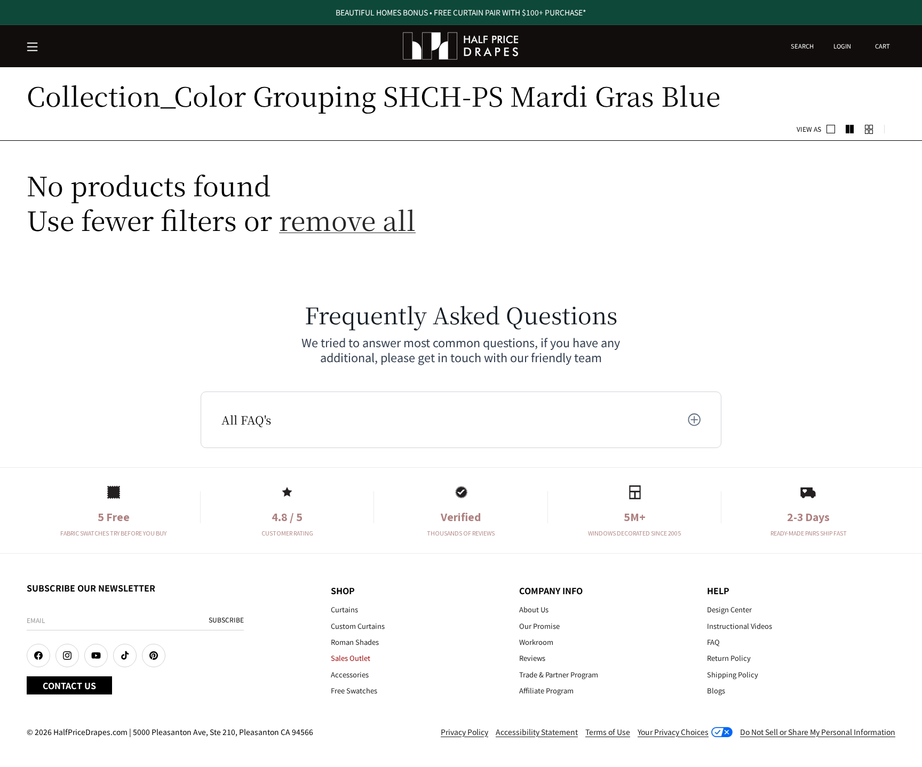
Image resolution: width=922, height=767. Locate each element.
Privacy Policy (464, 731)
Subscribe (226, 619)
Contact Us (69, 685)
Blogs (716, 690)
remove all (347, 219)
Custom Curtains (358, 626)
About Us (534, 609)
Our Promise (539, 626)
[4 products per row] (850, 129)
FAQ (713, 642)
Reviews (532, 658)
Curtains (344, 609)
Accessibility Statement (537, 731)
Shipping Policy (732, 674)
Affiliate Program (546, 690)
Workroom (536, 642)
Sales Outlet (350, 658)
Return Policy (729, 658)
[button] (33, 47)
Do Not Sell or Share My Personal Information (817, 731)
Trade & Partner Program (558, 674)
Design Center (729, 609)
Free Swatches (354, 690)
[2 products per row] (830, 129)
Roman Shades (355, 642)
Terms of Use (607, 731)
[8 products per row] (869, 129)
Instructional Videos (739, 626)
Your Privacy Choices (673, 731)
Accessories (350, 674)
